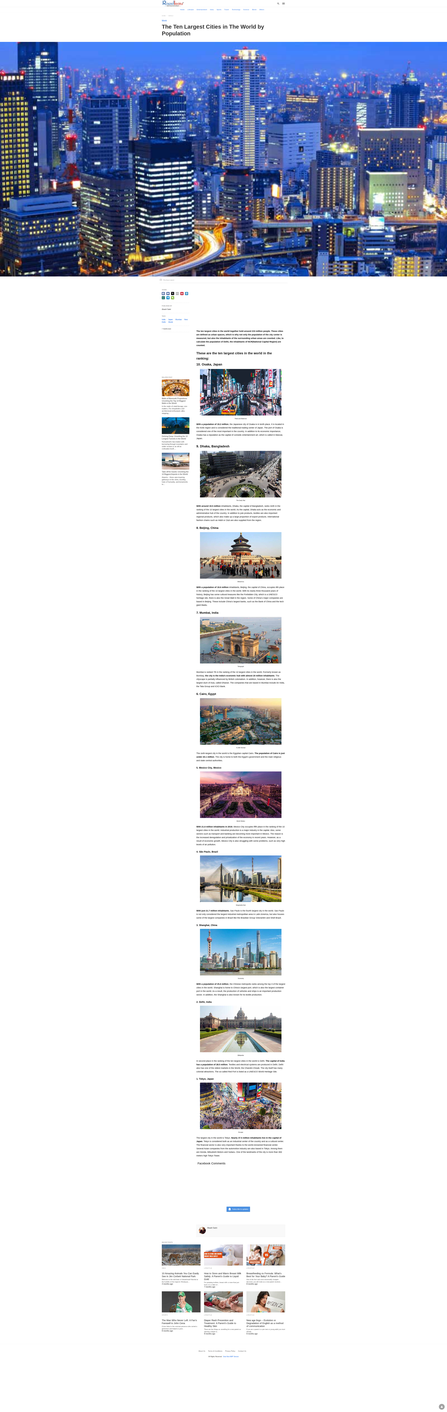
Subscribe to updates (240, 1209)
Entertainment (202, 9)
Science (246, 9)
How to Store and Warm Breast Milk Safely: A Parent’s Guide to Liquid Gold (222, 1276)
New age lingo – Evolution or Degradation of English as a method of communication (264, 1323)
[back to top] (442, 1407)
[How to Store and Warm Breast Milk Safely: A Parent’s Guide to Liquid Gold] (223, 1255)
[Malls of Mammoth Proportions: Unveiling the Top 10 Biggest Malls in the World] (175, 387)
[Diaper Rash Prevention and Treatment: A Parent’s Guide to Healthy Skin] (223, 1301)
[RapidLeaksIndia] (173, 3)
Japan (170, 319)
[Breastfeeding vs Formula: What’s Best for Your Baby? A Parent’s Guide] (265, 1255)
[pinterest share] (181, 293)
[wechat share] (172, 297)
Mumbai (178, 319)
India (212, 9)
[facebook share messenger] (167, 293)
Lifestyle (191, 9)
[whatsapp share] (163, 297)
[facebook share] (163, 293)
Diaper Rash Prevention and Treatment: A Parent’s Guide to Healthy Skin (220, 1323)
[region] (240, 309)
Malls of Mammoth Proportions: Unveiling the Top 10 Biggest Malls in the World (174, 400)
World (254, 9)
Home (182, 9)
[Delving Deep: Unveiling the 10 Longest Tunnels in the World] (175, 425)
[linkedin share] (186, 293)
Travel (226, 9)
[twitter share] (172, 293)
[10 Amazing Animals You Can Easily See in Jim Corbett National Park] (181, 1255)
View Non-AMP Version (231, 1356)
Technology (236, 9)
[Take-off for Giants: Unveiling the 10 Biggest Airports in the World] (175, 461)
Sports (219, 9)
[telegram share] (167, 297)
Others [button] (261, 9)
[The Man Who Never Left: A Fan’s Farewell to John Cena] (181, 1301)
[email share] (177, 293)
